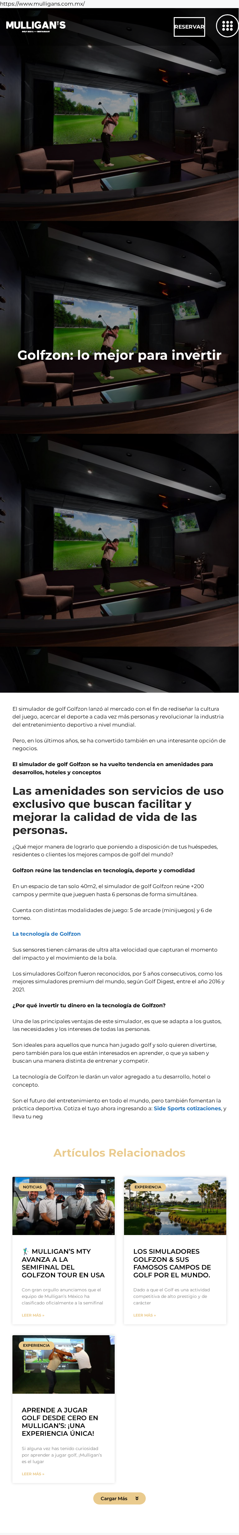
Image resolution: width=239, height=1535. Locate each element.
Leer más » (33, 1315)
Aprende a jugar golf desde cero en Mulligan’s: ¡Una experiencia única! (60, 1422)
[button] (119, 1498)
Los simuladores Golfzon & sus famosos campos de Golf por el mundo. (172, 1263)
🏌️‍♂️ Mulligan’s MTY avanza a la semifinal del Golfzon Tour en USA (63, 1263)
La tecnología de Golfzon (46, 934)
